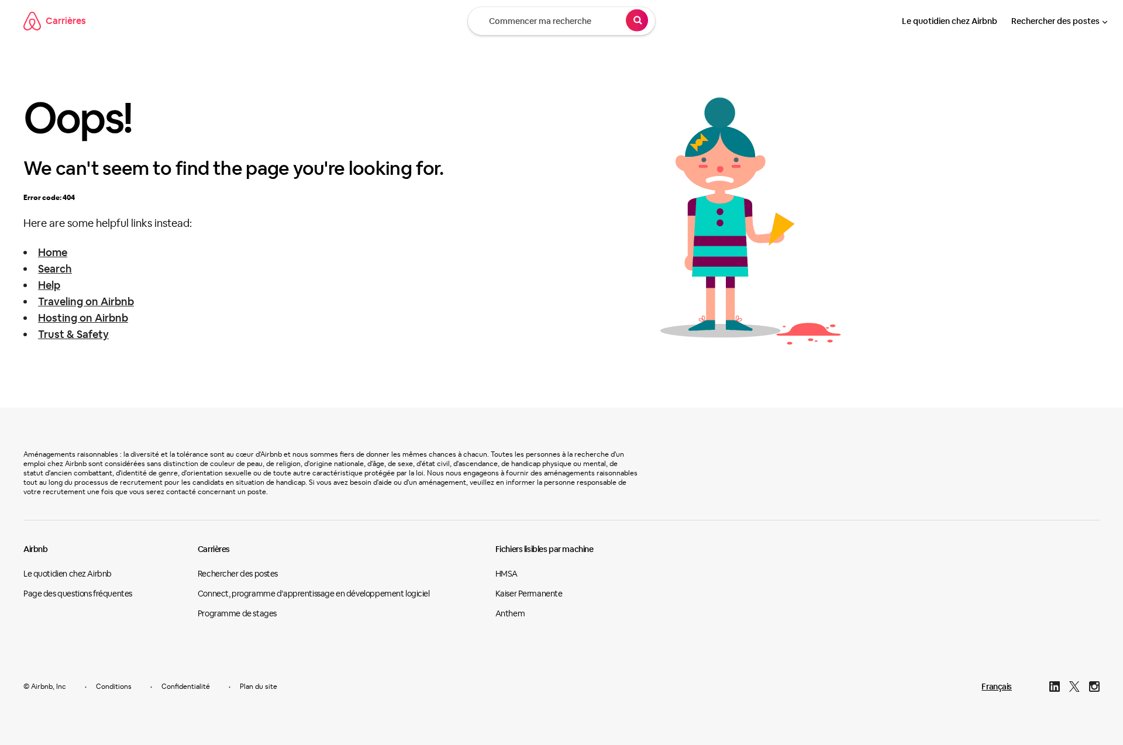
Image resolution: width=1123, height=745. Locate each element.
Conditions (114, 686)
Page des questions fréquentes (77, 593)
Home (52, 252)
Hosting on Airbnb (83, 318)
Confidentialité (185, 686)
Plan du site (258, 686)
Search (55, 268)
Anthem (510, 613)
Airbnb (35, 549)
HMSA (506, 573)
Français (996, 686)
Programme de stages (237, 613)
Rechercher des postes (1055, 21)
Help (49, 285)
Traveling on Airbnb (86, 301)
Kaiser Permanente (529, 593)
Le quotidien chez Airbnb (949, 21)
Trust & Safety (73, 334)
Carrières (66, 21)
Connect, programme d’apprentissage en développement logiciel (314, 593)
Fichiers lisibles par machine (544, 549)
